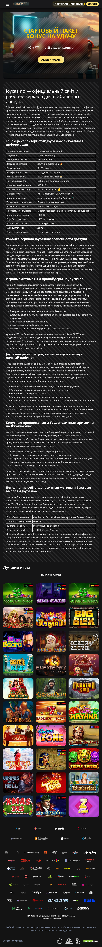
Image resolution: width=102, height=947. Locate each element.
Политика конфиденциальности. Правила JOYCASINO (51, 916)
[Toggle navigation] (7, 4)
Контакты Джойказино (51, 918)
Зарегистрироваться (69, 4)
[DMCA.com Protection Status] (91, 941)
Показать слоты (51, 574)
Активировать (51, 59)
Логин (92, 4)
